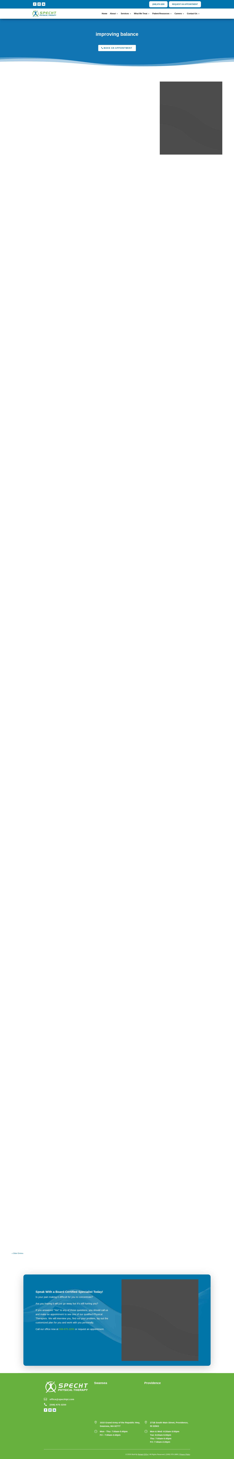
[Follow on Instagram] (39, 4)
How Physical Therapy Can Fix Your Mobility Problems (52, 521)
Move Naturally (47, 526)
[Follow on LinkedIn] (43, 4)
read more (20, 186)
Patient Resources (160, 14)
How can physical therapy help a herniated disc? (48, 1223)
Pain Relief (45, 409)
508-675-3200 (66, 1329)
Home (104, 14)
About (113, 14)
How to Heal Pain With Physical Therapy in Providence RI (54, 1106)
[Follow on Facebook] (34, 4)
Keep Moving (35, 409)
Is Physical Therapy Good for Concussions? (45, 638)
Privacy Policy (185, 1454)
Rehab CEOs (143, 1454)
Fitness (33, 877)
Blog (27, 409)
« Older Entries (17, 1253)
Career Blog (29, 175)
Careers (178, 14)
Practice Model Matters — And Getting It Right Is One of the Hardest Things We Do (71, 170)
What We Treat (140, 14)
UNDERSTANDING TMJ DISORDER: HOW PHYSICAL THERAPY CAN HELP (65, 755)
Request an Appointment (185, 4)
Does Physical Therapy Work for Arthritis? (43, 404)
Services (125, 14)
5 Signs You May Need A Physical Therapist (44, 989)
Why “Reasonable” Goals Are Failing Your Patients (49, 287)
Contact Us (192, 14)
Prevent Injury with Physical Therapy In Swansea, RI (50, 872)
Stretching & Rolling (57, 1228)
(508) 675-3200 (158, 4)
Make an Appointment (118, 48)
